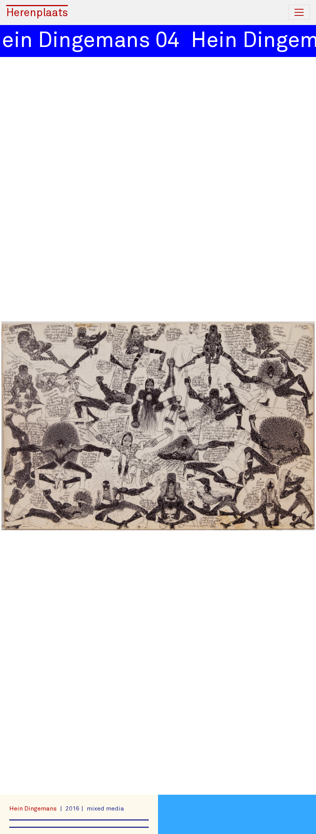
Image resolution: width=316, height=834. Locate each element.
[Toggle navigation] (299, 12)
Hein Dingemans (33, 809)
